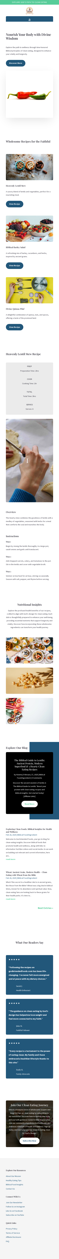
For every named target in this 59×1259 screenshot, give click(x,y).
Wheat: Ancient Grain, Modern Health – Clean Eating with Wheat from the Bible (26, 873)
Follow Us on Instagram (15, 1206)
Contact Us (10, 1189)
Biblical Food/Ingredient (27, 835)
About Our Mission (13, 1176)
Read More (29, 804)
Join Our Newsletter (14, 1202)
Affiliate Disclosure (13, 1237)
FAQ (7, 1241)
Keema (19, 774)
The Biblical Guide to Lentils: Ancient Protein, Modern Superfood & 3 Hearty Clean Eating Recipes (29, 765)
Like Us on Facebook (14, 1211)
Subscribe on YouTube (15, 1215)
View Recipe (14, 204)
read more (10, 859)
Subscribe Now (29, 1141)
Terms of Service (13, 1233)
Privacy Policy (11, 1228)
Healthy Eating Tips (13, 1180)
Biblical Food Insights (14, 1184)
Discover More (15, 63)
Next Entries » (45, 908)
